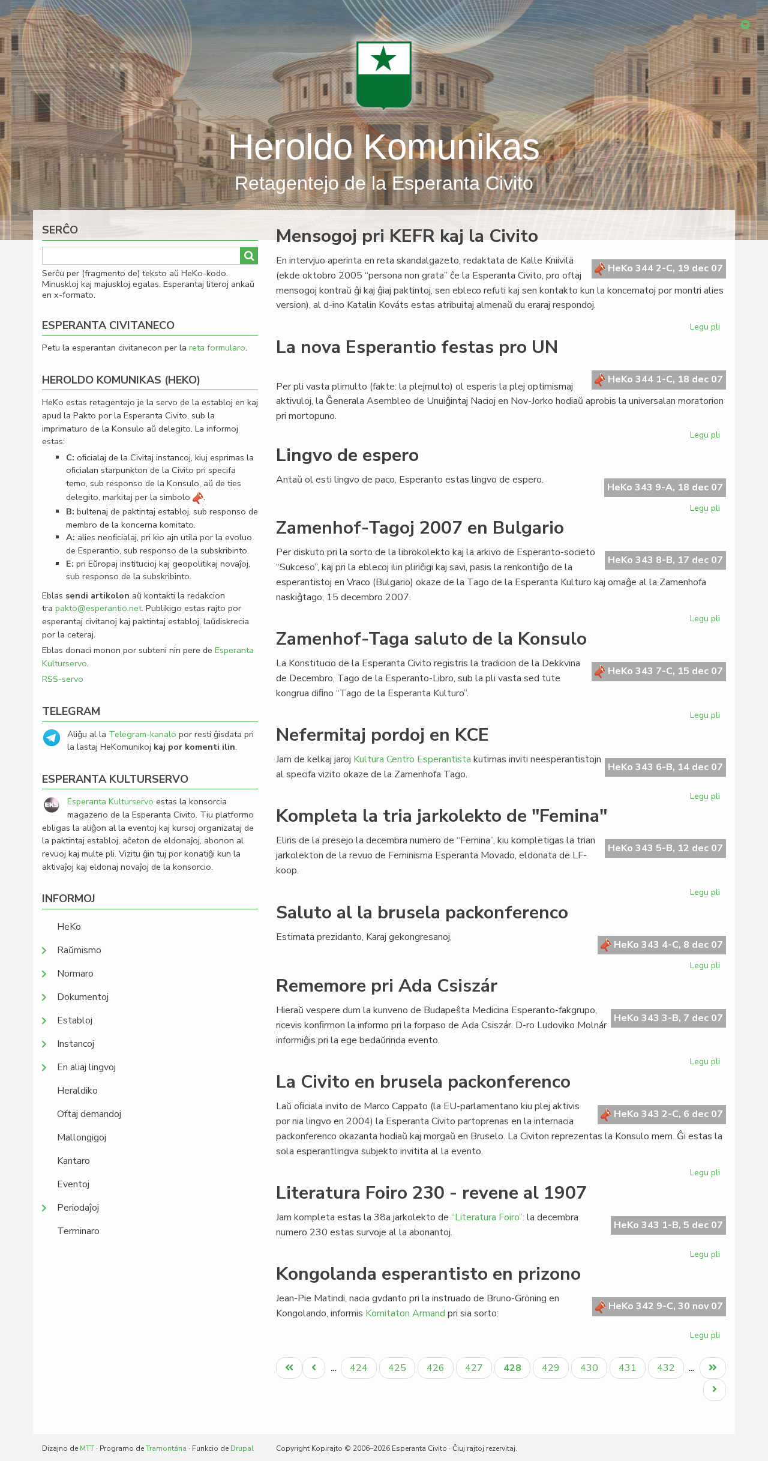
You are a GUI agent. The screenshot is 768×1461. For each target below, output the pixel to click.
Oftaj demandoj (89, 1114)
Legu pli (706, 329)
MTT (87, 1448)
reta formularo (217, 348)
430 (591, 1368)
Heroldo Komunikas (384, 147)
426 (437, 1368)
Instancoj (75, 1043)
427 (475, 1368)
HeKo (69, 926)
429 (552, 1368)
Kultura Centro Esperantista (412, 759)
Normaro (75, 973)
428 (516, 1370)
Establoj (74, 1020)
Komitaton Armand (405, 1313)
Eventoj (73, 1184)
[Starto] (384, 75)
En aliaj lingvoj (86, 1067)
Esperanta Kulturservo (110, 801)
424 (360, 1368)
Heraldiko (77, 1090)
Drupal (242, 1448)
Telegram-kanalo (142, 734)
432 (667, 1368)
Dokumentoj (83, 997)
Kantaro (73, 1160)
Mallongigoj (81, 1137)
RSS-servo (62, 679)
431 (629, 1368)
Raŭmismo (79, 950)
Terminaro (78, 1231)
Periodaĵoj (78, 1207)
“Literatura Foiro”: (487, 1217)
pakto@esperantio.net (98, 608)
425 (399, 1368)
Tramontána (166, 1448)
